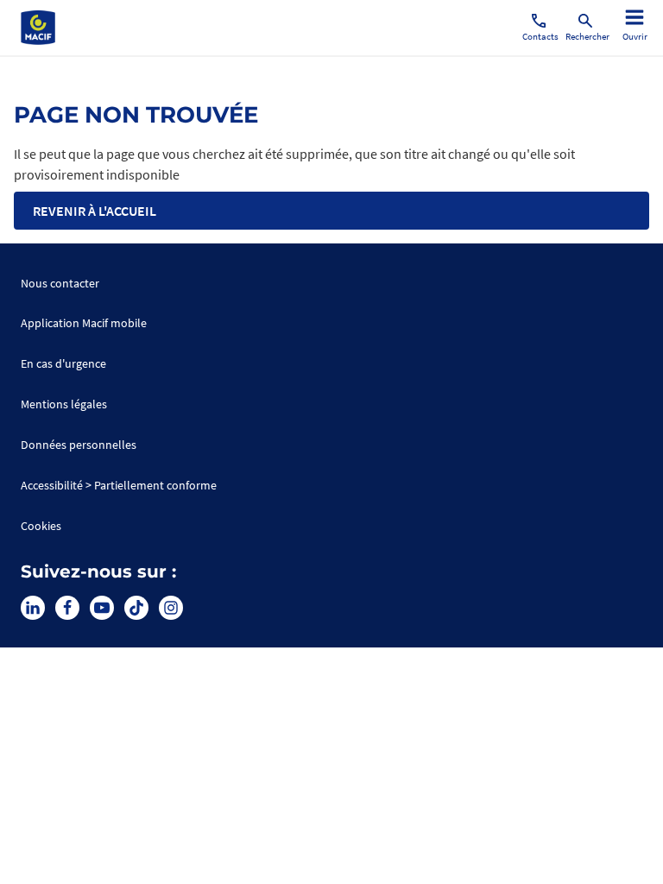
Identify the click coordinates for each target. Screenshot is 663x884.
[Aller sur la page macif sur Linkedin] (33, 608)
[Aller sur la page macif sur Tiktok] (136, 608)
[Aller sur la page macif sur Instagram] (171, 608)
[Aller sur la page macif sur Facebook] (67, 608)
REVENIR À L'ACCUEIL (94, 210)
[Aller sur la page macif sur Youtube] (102, 608)
